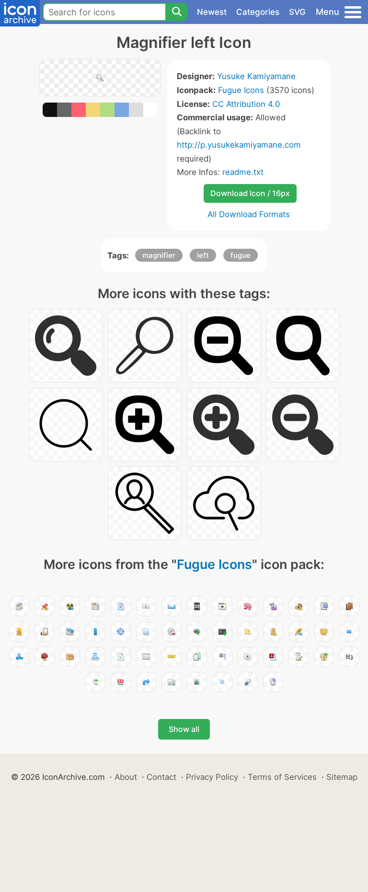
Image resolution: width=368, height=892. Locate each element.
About (126, 777)
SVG (297, 12)
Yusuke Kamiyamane (256, 76)
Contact (161, 777)
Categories (257, 12)
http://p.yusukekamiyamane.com (239, 145)
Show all (184, 729)
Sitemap (341, 777)
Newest (212, 12)
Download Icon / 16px (250, 193)
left (203, 255)
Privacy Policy (212, 777)
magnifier (158, 255)
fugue (240, 255)
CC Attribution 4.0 (246, 104)
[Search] (176, 12)
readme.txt (243, 172)
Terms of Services (282, 777)
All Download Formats (248, 214)
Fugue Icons (241, 90)
